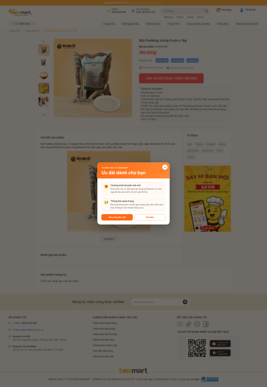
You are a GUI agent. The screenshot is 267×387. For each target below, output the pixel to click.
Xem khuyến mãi (117, 217)
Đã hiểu (150, 217)
